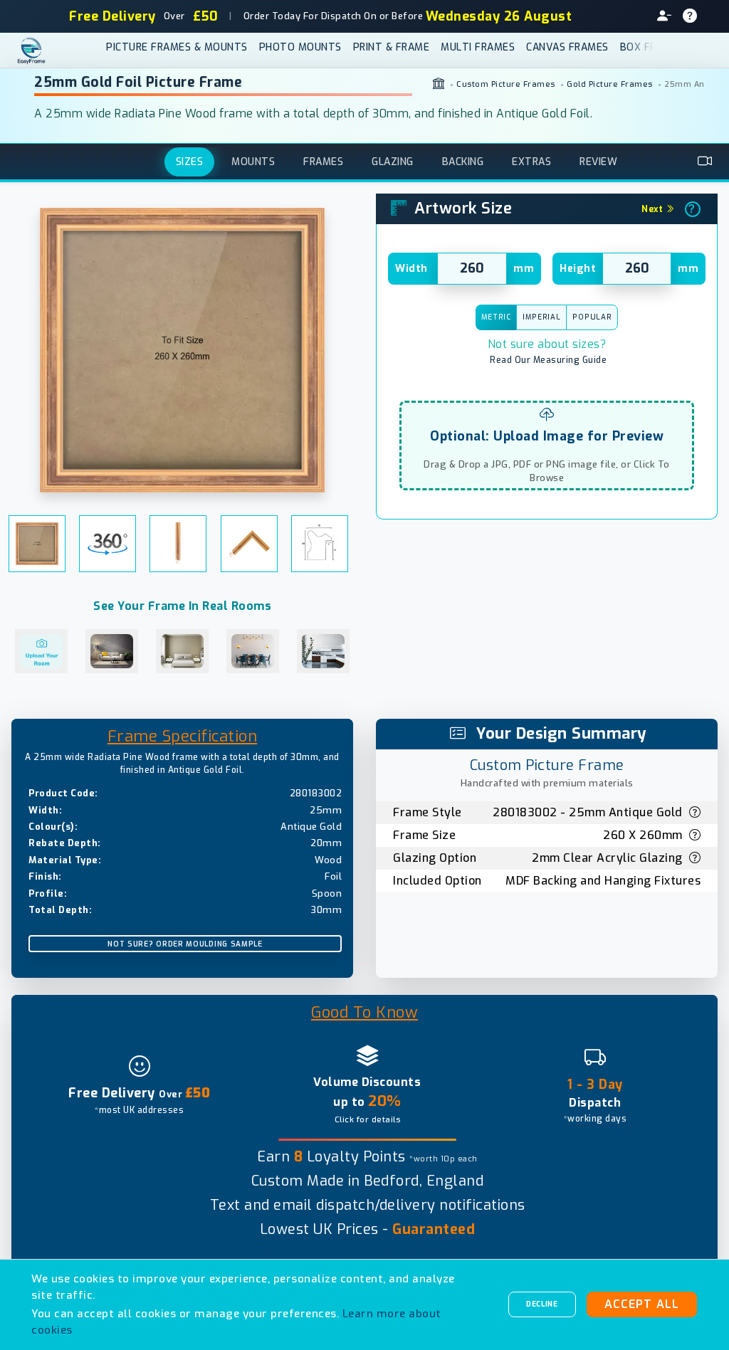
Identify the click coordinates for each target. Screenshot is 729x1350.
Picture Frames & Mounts (177, 47)
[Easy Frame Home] (46, 50)
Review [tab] (598, 162)
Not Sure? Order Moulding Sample (185, 944)
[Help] (696, 16)
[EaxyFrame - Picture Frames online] (439, 85)
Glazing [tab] (393, 162)
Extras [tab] (531, 162)
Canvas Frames (567, 47)
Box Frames (652, 47)
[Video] (705, 161)
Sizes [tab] (190, 162)
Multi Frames (478, 47)
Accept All (641, 1304)
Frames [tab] (323, 162)
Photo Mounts (300, 47)
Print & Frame (391, 47)
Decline (542, 1304)
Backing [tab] (463, 162)
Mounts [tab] (253, 162)
